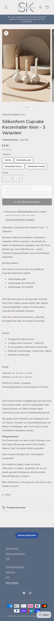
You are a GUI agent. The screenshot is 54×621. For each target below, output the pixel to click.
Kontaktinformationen (15, 567)
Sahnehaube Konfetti (36, 165)
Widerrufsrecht (12, 549)
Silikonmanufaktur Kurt (22, 616)
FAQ (7, 577)
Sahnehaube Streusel (13, 165)
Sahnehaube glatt (24, 159)
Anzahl (5, 173)
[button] (6, 7)
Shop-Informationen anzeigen (20, 219)
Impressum (10, 572)
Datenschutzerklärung (15, 554)
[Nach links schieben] (21, 107)
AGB (8, 559)
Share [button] (8, 494)
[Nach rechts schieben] (33, 107)
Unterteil (8, 159)
